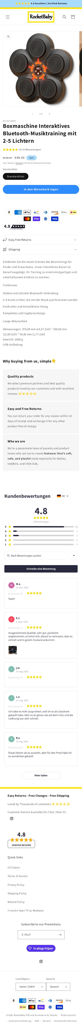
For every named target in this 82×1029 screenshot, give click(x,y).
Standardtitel (15, 176)
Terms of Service (18, 876)
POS (28, 1015)
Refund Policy (16, 902)
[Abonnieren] (60, 934)
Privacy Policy (16, 884)
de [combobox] (63, 496)
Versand (19, 163)
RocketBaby (19, 1015)
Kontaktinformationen (65, 1020)
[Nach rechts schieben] (49, 114)
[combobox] (74, 555)
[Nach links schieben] (32, 114)
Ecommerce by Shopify (46, 1015)
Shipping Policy (17, 893)
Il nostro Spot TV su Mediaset (26, 910)
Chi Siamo (14, 867)
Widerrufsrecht (68, 1015)
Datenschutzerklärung (20, 1020)
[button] (7, 17)
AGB (37, 1020)
